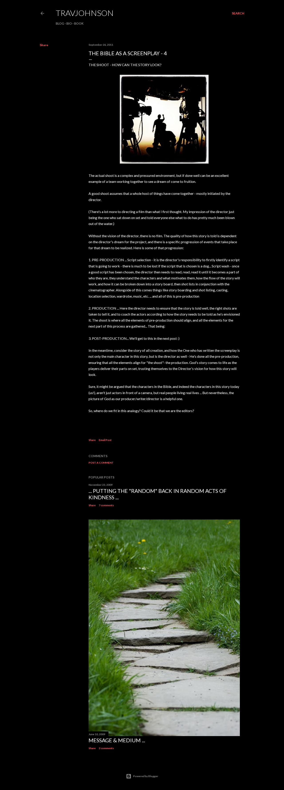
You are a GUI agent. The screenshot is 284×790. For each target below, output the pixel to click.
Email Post (105, 440)
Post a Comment (101, 462)
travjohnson (85, 13)
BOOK (79, 23)
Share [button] (44, 45)
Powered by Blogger (145, 776)
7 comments (106, 505)
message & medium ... (117, 740)
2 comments (106, 748)
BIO (69, 23)
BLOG (60, 23)
